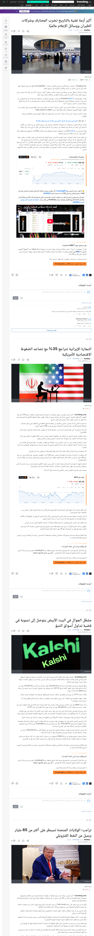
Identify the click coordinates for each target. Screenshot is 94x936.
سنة (67, 168)
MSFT (71, 98)
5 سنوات (63, 168)
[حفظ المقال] (23, 31)
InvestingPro (61, 191)
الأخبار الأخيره (87, 8)
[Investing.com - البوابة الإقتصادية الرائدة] (84, 2)
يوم (82, 168)
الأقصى (58, 168)
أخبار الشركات (18, 8)
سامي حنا (85, 307)
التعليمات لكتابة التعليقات (86, 302)
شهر (75, 168)
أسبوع (79, 168)
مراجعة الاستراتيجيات (54, 159)
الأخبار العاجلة (72, 8)
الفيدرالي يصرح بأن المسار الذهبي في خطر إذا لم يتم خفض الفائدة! (56, 121)
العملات (66, 8)
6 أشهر (71, 168)
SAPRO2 (47, 193)
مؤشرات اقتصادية (43, 8)
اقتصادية (36, 8)
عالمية (31, 8)
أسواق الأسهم (51, 8)
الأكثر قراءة (78, 8)
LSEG (72, 131)
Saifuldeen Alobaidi (81, 319)
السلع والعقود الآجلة (59, 8)
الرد (88, 314)
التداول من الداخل (10, 8)
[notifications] (7, 1)
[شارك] (28, 31)
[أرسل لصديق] (57, 275)
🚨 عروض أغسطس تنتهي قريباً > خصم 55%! (38, 1)
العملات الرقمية (26, 8)
